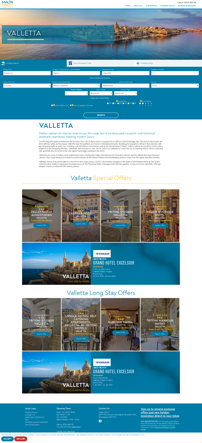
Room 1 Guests (76, 90)
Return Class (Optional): (61, 82)
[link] (101, 63)
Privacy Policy (31, 412)
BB (120, 103)
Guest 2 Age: (125, 90)
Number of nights (157, 69)
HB (125, 103)
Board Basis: (122, 101)
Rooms (153, 82)
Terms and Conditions (34, 417)
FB (131, 103)
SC (115, 103)
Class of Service (9, 82)
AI (135, 103)
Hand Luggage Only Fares (83, 105)
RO (110, 103)
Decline (21, 439)
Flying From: (7, 69)
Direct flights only (61, 105)
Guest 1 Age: (101, 90)
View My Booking (32, 425)
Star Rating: (146, 101)
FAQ (26, 420)
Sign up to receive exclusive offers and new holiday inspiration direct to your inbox (160, 412)
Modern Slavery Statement (36, 422)
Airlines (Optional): (126, 82)
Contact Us (30, 415)
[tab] (33, 63)
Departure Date (108, 69)
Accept (7, 439)
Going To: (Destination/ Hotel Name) (66, 69)
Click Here (76, 427)
